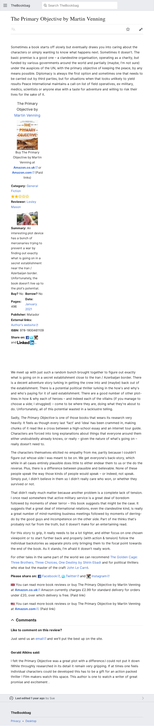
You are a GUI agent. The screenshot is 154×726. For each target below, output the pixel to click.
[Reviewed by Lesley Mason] (27, 217)
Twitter (71, 576)
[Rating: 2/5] (20, 196)
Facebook (49, 576)
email (39, 639)
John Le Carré (77, 568)
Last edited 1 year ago (30, 698)
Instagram (99, 576)
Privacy (16, 721)
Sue (52, 698)
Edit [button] (141, 29)
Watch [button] (128, 29)
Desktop (30, 721)
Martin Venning (27, 115)
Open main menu (5, 5)
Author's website (23, 325)
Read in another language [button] (13, 29)
